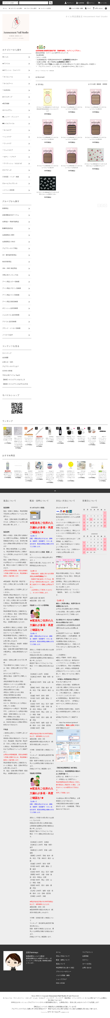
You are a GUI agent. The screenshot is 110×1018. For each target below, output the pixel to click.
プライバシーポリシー (63, 971)
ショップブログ (61, 979)
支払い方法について (63, 956)
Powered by (44, 1012)
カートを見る (86, 964)
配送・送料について (63, 960)
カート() (103, 3)
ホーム (5, 8)
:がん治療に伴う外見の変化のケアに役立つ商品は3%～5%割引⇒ (66, 64)
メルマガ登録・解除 (77, 8)
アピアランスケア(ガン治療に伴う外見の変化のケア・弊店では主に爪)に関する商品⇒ (41, 1009)
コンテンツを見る (46, 8)
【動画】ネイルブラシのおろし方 (13, 379)
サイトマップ (6, 353)
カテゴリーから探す (16, 8)
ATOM (62, 983)
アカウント (70, 3)
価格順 (99, 84)
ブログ (89, 8)
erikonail (52, 70)
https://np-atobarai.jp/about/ (68, 722)
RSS (57, 983)
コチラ (36, 769)
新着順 (105, 84)
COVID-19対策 (7, 371)
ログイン (92, 3)
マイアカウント (87, 952)
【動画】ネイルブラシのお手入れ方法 (15, 384)
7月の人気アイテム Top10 (11, 375)
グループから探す (31, 8)
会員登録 (81, 3)
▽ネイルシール (44, 70)
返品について (60, 964)
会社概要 (5, 357)
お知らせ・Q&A (7, 362)
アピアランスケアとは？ (10, 366)
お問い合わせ (99, 8)
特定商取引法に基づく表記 (65, 967)
